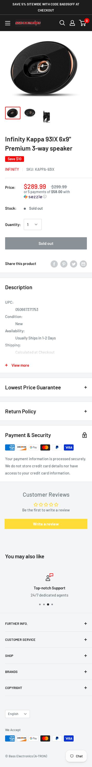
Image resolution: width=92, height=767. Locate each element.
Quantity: (13, 224)
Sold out (46, 243)
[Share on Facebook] (54, 263)
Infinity (12, 169)
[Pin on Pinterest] (63, 263)
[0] (82, 23)
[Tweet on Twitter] (73, 263)
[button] (55, 194)
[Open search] (62, 23)
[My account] (72, 23)
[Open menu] (7, 23)
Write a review (46, 523)
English (13, 714)
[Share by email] (83, 263)
